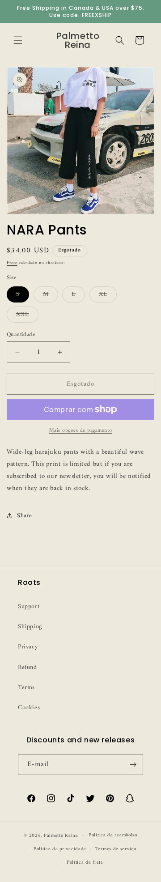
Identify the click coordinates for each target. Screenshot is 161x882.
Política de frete (85, 862)
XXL (27, 315)
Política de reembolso (113, 835)
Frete (12, 263)
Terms (26, 687)
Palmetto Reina (61, 835)
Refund (27, 667)
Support (28, 606)
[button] (18, 40)
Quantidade (21, 334)
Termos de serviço (115, 849)
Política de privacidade (60, 849)
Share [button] (24, 515)
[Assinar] (133, 764)
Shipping (30, 626)
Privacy (28, 646)
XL (108, 295)
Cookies (29, 707)
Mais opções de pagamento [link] (80, 431)
